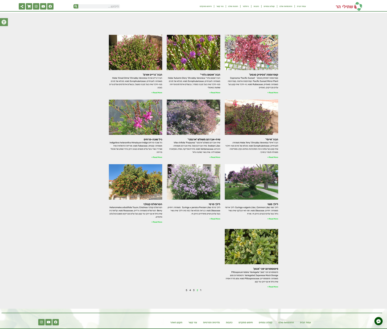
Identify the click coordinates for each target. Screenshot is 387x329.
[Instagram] (36, 6)
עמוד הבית (301, 6)
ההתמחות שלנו (285, 6)
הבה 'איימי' (271, 139)
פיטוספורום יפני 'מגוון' (265, 268)
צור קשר (219, 6)
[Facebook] (50, 6)
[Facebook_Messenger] (378, 321)
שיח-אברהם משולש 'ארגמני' (204, 139)
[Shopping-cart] (29, 6)
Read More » (272, 93)
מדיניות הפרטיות (211, 322)
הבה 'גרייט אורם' (152, 74)
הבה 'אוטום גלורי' (210, 74)
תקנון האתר (176, 322)
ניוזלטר (246, 6)
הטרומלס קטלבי (152, 204)
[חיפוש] (75, 6)
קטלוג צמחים (269, 6)
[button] (4, 22)
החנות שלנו (233, 6)
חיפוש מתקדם (206, 6)
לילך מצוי (272, 204)
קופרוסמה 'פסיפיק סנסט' (263, 74)
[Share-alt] (22, 6)
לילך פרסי (214, 204)
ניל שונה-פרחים (153, 139)
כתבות (256, 6)
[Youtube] (43, 6)
